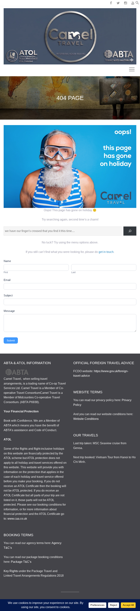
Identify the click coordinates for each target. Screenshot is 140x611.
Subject (8, 295)
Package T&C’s (21, 561)
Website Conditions (86, 418)
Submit (11, 340)
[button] (137, 3)
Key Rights (11, 571)
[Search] (129, 230)
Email (7, 279)
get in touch (106, 251)
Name (7, 261)
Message (9, 310)
